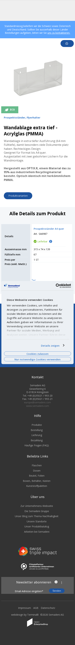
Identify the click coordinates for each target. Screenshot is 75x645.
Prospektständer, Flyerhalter (22, 117)
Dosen (36, 470)
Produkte (37, 424)
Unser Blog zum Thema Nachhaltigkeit (36, 516)
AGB (35, 608)
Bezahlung (37, 440)
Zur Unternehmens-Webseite (36, 506)
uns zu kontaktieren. (58, 32)
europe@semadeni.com (37, 402)
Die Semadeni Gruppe (36, 511)
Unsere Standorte (37, 521)
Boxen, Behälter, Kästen (36, 480)
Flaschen (37, 465)
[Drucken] (67, 43)
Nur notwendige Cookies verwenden (37, 359)
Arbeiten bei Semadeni (36, 531)
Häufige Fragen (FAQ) (36, 445)
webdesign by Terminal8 (25, 614)
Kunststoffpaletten (36, 486)
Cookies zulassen (37, 353)
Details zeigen (50, 345)
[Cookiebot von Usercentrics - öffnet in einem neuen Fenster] (55, 285)
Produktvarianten (18, 195)
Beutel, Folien (36, 475)
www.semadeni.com (37, 405)
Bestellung (37, 430)
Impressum (24, 608)
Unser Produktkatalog (36, 526)
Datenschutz (48, 608)
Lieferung (36, 435)
